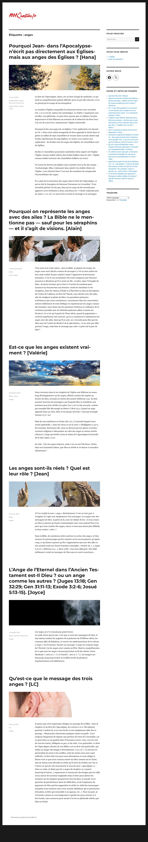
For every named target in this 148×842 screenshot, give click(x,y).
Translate (123, 200)
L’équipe (111, 57)
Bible (16, 100)
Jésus (11, 109)
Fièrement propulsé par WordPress (24, 817)
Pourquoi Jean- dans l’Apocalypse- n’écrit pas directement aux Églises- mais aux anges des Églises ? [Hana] (52, 51)
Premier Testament (21, 636)
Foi (10, 728)
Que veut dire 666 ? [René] (118, 96)
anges (11, 100)
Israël (11, 636)
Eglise (21, 100)
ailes (10, 275)
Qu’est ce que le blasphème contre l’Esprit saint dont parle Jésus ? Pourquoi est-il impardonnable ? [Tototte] (123, 147)
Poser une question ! (115, 59)
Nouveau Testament (16, 103)
